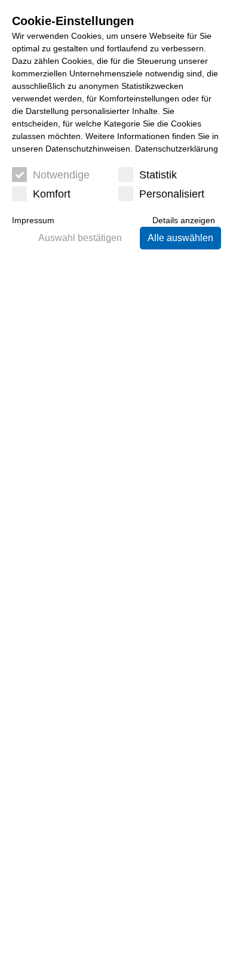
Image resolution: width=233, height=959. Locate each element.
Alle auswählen (180, 238)
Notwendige (61, 175)
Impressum (33, 220)
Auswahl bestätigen (80, 238)
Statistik (158, 175)
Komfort (51, 194)
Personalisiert (171, 194)
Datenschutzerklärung (176, 148)
